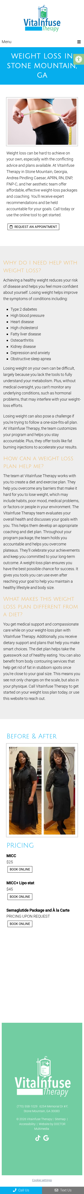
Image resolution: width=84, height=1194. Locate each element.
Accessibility (27, 1124)
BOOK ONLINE (20, 869)
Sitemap (60, 1119)
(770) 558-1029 (27, 1106)
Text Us (65, 1190)
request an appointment (35, 227)
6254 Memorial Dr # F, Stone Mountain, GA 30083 (46, 1109)
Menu (6, 41)
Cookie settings (42, 1180)
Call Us (23, 1190)
